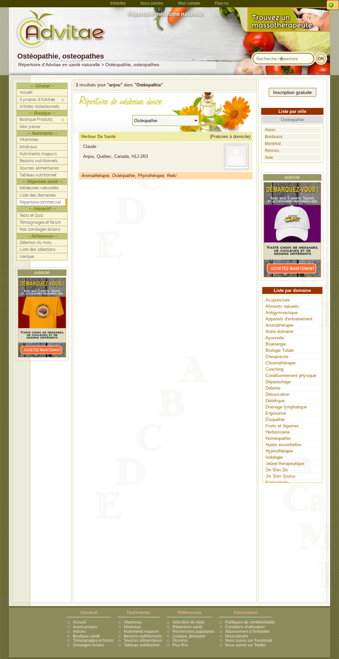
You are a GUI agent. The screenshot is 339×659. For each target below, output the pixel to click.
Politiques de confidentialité (250, 622)
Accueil (79, 622)
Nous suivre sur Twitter (245, 645)
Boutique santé (86, 636)
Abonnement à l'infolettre (247, 631)
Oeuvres (180, 640)
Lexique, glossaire (189, 636)
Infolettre (118, 3)
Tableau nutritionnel (142, 645)
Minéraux (132, 627)
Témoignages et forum (93, 640)
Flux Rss (180, 645)
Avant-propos (85, 627)
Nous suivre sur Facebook (248, 640)
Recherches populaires (193, 631)
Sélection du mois (188, 622)
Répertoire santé (187, 627)
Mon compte (189, 3)
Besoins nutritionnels (143, 636)
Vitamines (133, 622)
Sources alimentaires (143, 640)
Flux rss (222, 3)
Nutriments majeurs (141, 631)
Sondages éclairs (88, 645)
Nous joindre (152, 3)
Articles (79, 631)
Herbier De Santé (98, 136)
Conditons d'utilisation (245, 627)
